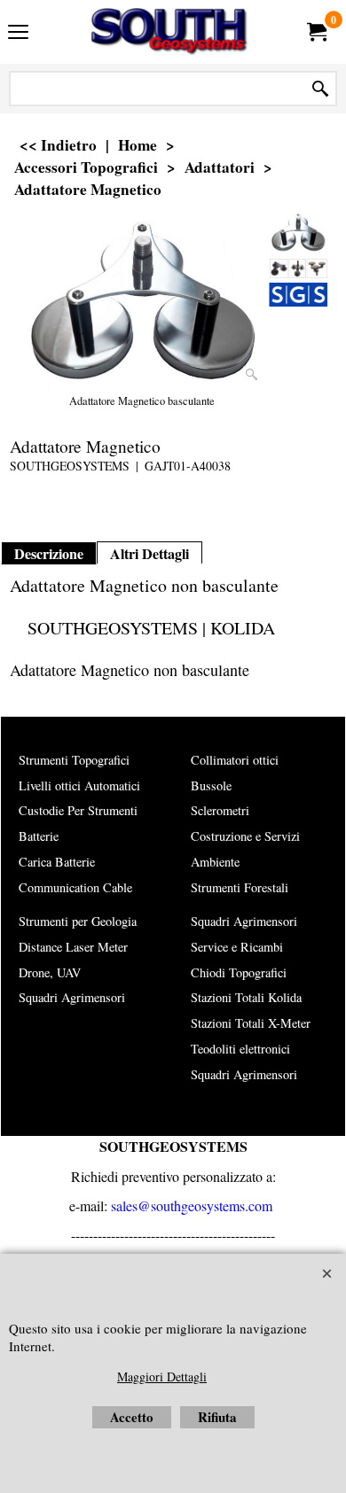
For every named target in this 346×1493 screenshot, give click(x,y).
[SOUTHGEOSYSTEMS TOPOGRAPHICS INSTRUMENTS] (298, 295)
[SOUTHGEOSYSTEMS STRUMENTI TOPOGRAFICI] (298, 268)
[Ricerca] (320, 89)
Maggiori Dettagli (162, 1376)
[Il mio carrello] (316, 32)
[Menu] (18, 33)
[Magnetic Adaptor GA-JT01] (142, 301)
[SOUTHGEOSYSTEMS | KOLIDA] (169, 32)
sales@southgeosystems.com (191, 1205)
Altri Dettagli (149, 553)
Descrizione (48, 553)
